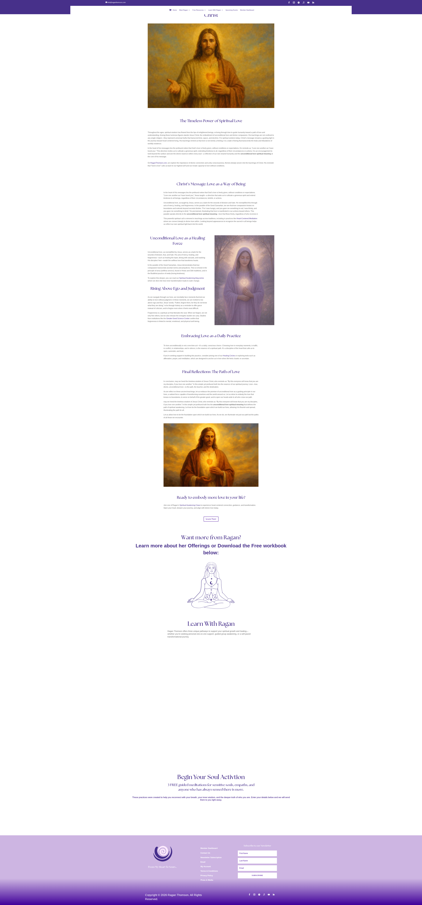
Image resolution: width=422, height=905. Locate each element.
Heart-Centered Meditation (247, 218)
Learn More (211, 519)
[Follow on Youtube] (308, 3)
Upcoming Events (232, 10)
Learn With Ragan (214, 10)
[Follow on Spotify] (299, 3)
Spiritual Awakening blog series (191, 278)
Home (175, 10)
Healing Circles (229, 356)
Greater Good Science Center (177, 318)
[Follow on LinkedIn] (313, 3)
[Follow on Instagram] (294, 3)
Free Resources (198, 10)
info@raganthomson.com (117, 2)
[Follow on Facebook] (289, 3)
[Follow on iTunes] (304, 3)
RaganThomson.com (158, 163)
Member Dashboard (247, 10)
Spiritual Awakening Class (190, 505)
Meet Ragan (183, 10)
